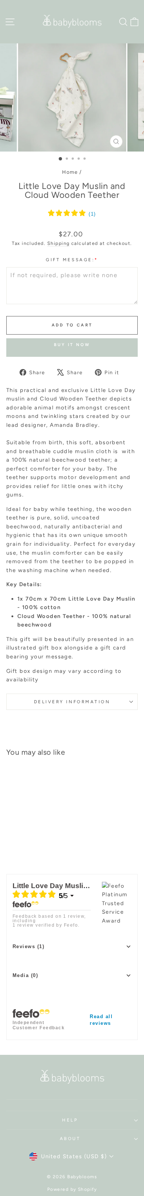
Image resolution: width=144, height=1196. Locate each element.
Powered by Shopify (72, 1189)
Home (70, 172)
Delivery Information (72, 701)
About (70, 1138)
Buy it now (72, 344)
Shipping (58, 243)
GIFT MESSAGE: (72, 259)
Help (70, 1120)
